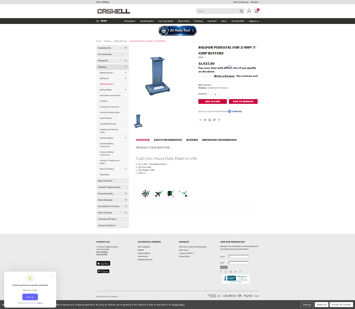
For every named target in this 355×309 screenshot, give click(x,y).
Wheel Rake (104, 174)
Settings (307, 304)
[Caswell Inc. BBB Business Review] (235, 279)
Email (222, 263)
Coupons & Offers (186, 253)
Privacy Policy (184, 256)
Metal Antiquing (105, 200)
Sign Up (147, 253)
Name (222, 256)
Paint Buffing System (108, 124)
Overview (143, 140)
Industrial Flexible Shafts (110, 112)
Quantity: (202, 93)
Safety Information (168, 140)
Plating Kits (129, 21)
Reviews (192, 140)
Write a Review (224, 76)
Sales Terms (183, 250)
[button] (178, 31)
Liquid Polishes (106, 118)
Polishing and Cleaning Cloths (109, 130)
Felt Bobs (103, 101)
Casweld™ (212, 21)
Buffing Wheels (106, 90)
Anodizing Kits (147, 21)
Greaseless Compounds (109, 107)
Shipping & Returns (145, 259)
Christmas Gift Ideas (107, 219)
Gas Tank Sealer (166, 21)
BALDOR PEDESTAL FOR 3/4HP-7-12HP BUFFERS (147, 41)
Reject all (321, 304)
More (224, 21)
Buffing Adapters (106, 73)
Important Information (219, 140)
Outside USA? (237, 21)
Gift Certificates (241, 2)
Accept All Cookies (341, 304)
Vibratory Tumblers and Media (109, 161)
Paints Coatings (105, 213)
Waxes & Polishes (107, 169)
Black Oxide (183, 21)
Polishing (198, 21)
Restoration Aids (105, 193)
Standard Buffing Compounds (106, 153)
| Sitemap (114, 296)
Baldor (201, 57)
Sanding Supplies (106, 138)
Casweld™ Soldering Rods (109, 187)
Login (140, 253)
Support (253, 21)
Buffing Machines (120, 41)
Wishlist (254, 2)
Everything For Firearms (108, 206)
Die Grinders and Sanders (110, 95)
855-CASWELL (103, 2)
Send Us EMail (101, 254)
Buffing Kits (104, 78)
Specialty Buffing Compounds (106, 144)
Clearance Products (106, 225)
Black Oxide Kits (105, 181)
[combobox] (220, 11)
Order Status (143, 256)
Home (98, 41)
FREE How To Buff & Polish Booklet (192, 247)
